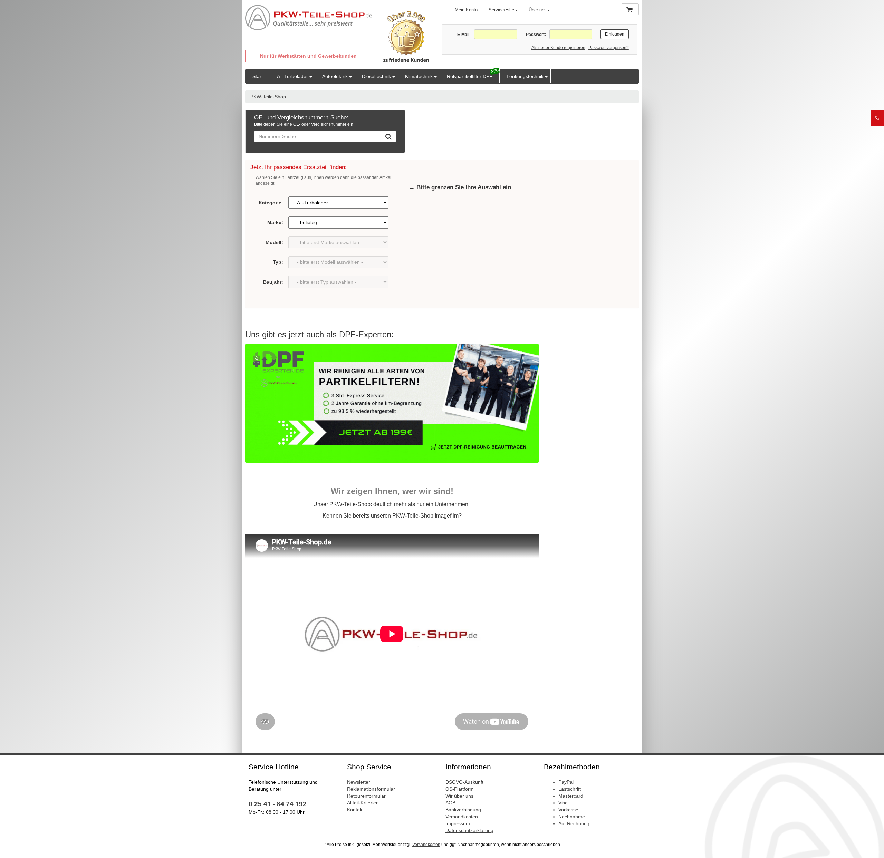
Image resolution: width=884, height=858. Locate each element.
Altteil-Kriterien (363, 803)
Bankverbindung (463, 809)
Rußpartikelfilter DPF (469, 76)
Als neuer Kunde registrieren (558, 47)
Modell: (274, 242)
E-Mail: (464, 34)
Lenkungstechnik (525, 76)
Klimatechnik (419, 76)
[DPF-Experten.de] (392, 403)
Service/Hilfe (501, 9)
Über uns (538, 9)
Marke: (275, 222)
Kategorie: (271, 202)
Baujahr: (273, 282)
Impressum (457, 823)
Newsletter (358, 782)
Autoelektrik (335, 76)
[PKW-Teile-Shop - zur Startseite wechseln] (308, 17)
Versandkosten (461, 816)
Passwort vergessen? (608, 47)
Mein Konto (466, 9)
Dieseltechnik (376, 76)
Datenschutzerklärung (469, 830)
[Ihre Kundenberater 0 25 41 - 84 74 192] (877, 118)
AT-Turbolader (292, 76)
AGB (450, 803)
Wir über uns (459, 796)
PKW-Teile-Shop (268, 96)
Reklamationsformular (371, 789)
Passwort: (536, 34)
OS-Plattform (459, 789)
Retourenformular (366, 796)
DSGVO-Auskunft (464, 782)
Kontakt (355, 809)
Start (257, 76)
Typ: (278, 262)
